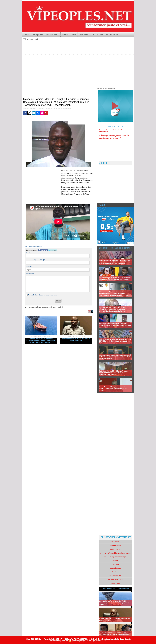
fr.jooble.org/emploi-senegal (115, 557)
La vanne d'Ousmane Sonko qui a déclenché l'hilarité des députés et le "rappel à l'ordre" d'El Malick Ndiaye (115, 356)
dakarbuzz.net (115, 545)
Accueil (26, 35)
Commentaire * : (31, 274)
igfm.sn (115, 560)
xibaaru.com (115, 583)
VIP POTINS (98, 35)
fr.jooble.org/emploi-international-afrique (115, 553)
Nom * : (28, 253)
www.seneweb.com (115, 579)
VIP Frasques (85, 35)
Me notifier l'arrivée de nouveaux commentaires (43, 295)
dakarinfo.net (115, 549)
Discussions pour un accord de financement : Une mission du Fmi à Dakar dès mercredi (115, 278)
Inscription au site (85, 640)
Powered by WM (101, 640)
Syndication (75, 640)
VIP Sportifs (38, 35)
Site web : (29, 267)
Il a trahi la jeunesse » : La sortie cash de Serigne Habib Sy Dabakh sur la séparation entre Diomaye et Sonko (114, 634)
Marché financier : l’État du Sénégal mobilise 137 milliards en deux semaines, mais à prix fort (115, 341)
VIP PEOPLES (112, 35)
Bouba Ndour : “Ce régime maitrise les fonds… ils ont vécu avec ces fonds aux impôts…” (113, 388)
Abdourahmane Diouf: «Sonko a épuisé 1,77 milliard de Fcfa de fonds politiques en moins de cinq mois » (115, 325)
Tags (93, 640)
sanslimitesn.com (115, 572)
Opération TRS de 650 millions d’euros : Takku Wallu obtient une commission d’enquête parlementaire (113, 372)
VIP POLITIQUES (69, 35)
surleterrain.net (115, 575)
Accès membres (55, 640)
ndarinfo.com (115, 568)
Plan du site (64, 640)
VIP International (30, 39)
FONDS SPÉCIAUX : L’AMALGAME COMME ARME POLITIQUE (76, 339)
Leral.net (115, 564)
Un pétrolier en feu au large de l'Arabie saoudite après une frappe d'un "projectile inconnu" (40, 340)
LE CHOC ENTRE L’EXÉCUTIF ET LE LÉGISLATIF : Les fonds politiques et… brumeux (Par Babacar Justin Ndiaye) (113, 309)
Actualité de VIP (52, 35)
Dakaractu (115, 542)
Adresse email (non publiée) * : (35, 260)
